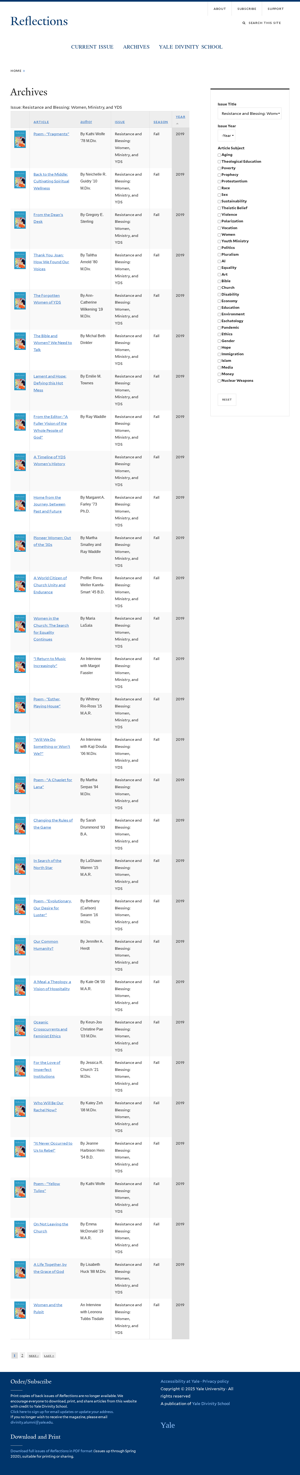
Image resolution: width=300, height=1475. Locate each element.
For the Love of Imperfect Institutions (47, 1069)
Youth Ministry (235, 241)
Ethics (226, 334)
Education (230, 307)
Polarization (232, 221)
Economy (229, 301)
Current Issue (92, 46)
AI (223, 261)
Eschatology (232, 321)
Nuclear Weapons (237, 380)
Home (16, 70)
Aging (226, 154)
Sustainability (234, 201)
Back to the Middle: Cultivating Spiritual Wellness (51, 181)
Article (41, 122)
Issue (120, 122)
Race (225, 188)
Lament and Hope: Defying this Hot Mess (50, 383)
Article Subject (231, 148)
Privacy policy (215, 1381)
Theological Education (241, 161)
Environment (233, 314)
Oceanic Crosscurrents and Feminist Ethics (50, 1029)
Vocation (229, 228)
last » (49, 1355)
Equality (228, 267)
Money (227, 374)
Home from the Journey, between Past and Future (49, 504)
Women (228, 234)
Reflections (40, 21)
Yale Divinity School (191, 46)
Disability (230, 294)
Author (86, 122)
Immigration (232, 354)
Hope (226, 347)
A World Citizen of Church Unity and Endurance (50, 585)
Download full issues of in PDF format (52, 1451)
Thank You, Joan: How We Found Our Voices (51, 262)
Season (161, 122)
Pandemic (230, 327)
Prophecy (229, 174)
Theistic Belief (234, 208)
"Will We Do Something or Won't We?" (52, 746)
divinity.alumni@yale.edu (31, 1422)
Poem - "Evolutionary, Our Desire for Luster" (53, 908)
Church (228, 287)
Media (227, 367)
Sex (224, 194)
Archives (136, 46)
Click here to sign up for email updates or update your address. (62, 1412)
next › (34, 1355)
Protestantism (234, 181)
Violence (229, 214)
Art (224, 274)
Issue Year (227, 126)
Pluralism (230, 254)
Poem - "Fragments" (51, 134)
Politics (228, 247)
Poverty (228, 168)
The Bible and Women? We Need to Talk (53, 343)
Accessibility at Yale (180, 1381)
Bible (226, 281)
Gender (228, 341)
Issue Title (227, 104)
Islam (226, 360)
